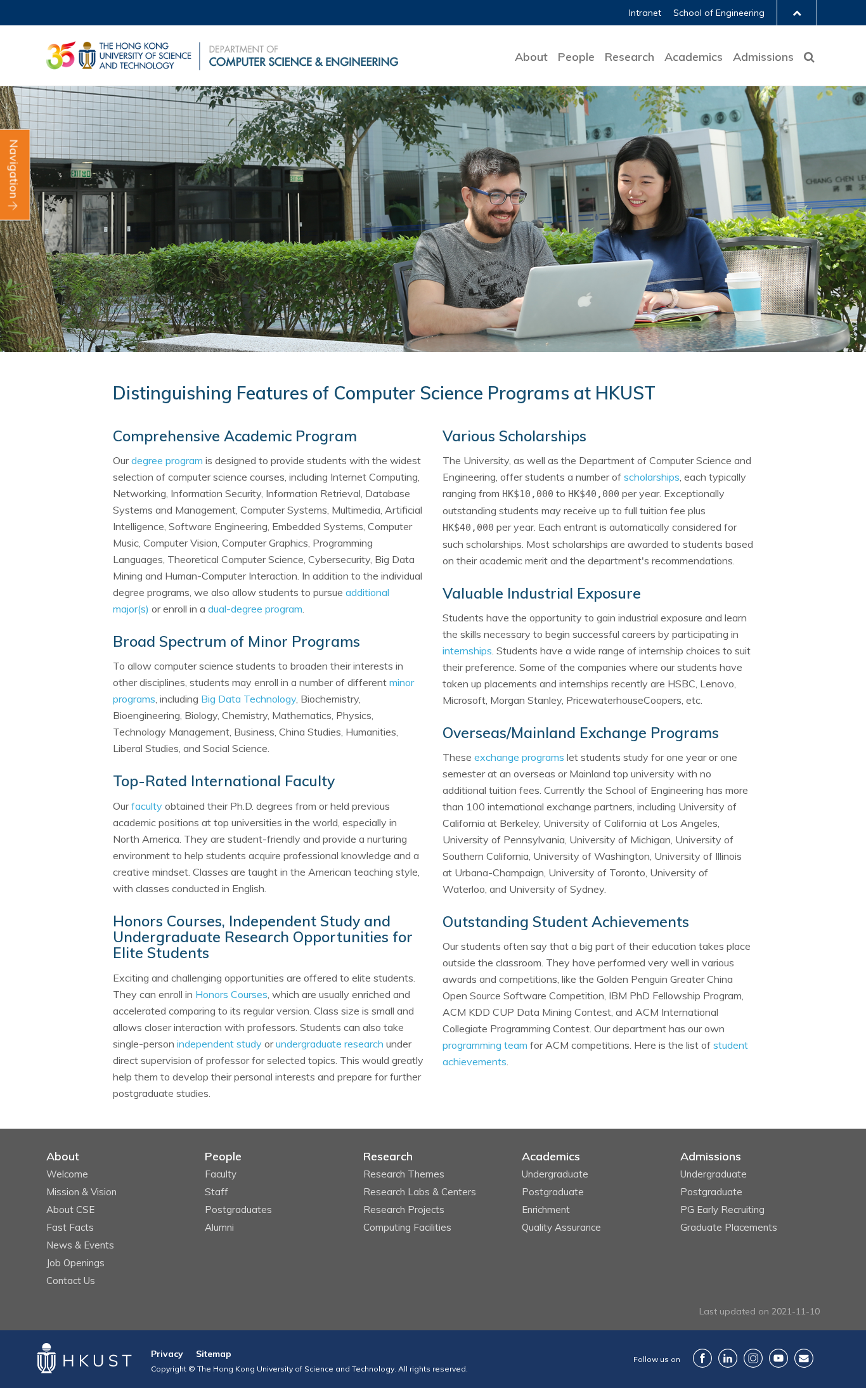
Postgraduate (553, 1192)
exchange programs (519, 757)
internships (467, 650)
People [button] (576, 56)
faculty (146, 806)
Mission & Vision (81, 1192)
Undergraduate (555, 1174)
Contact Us (70, 1280)
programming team (485, 1045)
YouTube (778, 1358)
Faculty (220, 1174)
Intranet (645, 12)
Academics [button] (693, 56)
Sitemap (213, 1353)
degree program (167, 460)
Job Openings (75, 1263)
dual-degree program (255, 608)
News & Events (80, 1245)
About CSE (70, 1209)
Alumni (219, 1227)
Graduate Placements (728, 1227)
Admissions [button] (763, 56)
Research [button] (629, 56)
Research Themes (403, 1174)
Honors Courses (231, 994)
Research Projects (403, 1209)
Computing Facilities (407, 1227)
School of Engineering (719, 12)
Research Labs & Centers (419, 1192)
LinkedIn (727, 1358)
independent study (219, 1043)
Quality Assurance (561, 1227)
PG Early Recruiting (722, 1209)
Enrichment (546, 1209)
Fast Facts (70, 1227)
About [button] (531, 56)
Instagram (753, 1358)
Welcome (67, 1174)
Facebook (702, 1358)
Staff (216, 1192)
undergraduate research (330, 1043)
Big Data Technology (248, 698)
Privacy (167, 1353)
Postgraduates (238, 1209)
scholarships (652, 476)
